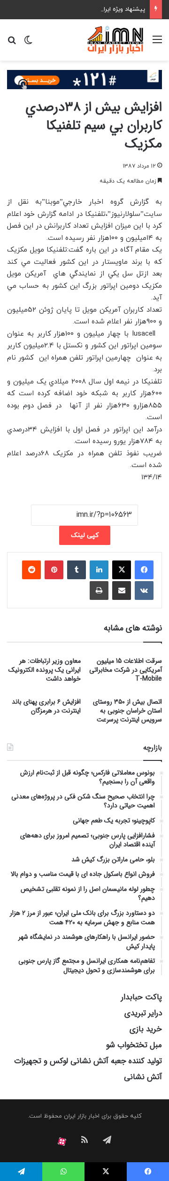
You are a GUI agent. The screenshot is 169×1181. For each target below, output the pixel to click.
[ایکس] (121, 569)
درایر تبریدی (143, 1013)
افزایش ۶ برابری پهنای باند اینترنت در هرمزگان (46, 706)
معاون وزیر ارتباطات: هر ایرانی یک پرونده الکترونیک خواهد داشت (44, 670)
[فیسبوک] (144, 569)
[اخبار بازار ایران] (116, 40)
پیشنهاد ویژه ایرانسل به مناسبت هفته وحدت (87, 9)
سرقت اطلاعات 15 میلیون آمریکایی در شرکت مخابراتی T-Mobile (125, 670)
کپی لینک (85, 535)
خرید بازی (146, 1029)
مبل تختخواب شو (134, 1045)
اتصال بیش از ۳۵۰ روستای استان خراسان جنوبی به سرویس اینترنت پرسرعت (127, 711)
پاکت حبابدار (141, 997)
